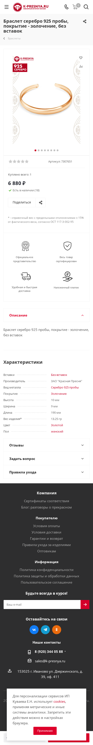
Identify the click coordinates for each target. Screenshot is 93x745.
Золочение (59, 394)
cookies (59, 701)
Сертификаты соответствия (46, 501)
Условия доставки (46, 532)
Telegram (45, 629)
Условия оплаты (46, 526)
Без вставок (59, 375)
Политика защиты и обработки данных (46, 576)
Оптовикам (46, 551)
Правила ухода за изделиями (46, 544)
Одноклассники (56, 629)
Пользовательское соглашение (46, 582)
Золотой (57, 425)
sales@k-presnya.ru (50, 661)
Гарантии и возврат (46, 538)
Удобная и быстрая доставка (24, 289)
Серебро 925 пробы (65, 387)
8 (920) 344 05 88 (49, 651)
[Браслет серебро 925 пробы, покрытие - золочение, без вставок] (46, 100)
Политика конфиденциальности (47, 569)
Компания (46, 493)
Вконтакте (34, 629)
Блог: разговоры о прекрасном (46, 507)
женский (57, 431)
